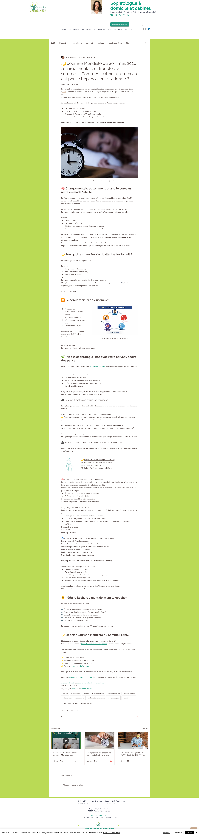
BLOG (53, 43)
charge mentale (75, 693)
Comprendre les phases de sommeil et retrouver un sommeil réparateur (99, 754)
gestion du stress (115, 43)
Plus (128, 43)
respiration (101, 43)
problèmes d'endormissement (96, 698)
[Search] (141, 24)
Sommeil (125, 698)
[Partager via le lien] (77, 710)
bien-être (65, 693)
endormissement (67, 698)
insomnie (86, 693)
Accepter (189, 833)
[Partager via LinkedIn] (72, 710)
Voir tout (145, 728)
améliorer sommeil (129, 693)
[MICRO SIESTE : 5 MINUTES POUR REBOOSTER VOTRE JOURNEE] (133, 740)
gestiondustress (79, 698)
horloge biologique (113, 698)
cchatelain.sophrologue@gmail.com (102, 817)
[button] (146, 43)
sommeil (89, 43)
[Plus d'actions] (136, 57)
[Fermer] (196, 832)
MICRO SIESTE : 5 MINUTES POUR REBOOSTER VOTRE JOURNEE (133, 754)
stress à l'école (76, 43)
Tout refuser (178, 833)
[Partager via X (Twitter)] (67, 710)
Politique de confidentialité (111, 833)
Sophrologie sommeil (114, 693)
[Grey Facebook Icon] (143, 29)
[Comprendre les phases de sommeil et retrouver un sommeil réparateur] (100, 740)
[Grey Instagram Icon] (146, 29)
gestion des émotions (86, 703)
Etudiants (63, 43)
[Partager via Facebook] (62, 710)
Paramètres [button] (166, 833)
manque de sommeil (98, 693)
